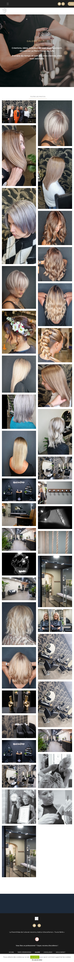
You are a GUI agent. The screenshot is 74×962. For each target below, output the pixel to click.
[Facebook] (59, 4)
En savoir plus (37, 960)
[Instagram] (63, 4)
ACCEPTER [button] (34, 957)
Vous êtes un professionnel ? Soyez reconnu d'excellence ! (37, 946)
